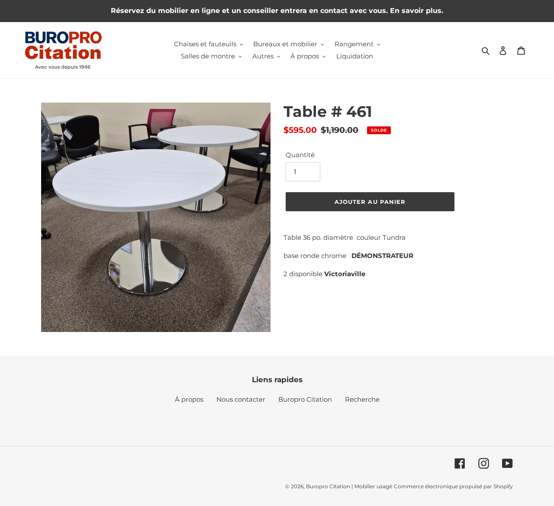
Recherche (362, 399)
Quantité (300, 155)
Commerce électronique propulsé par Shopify (453, 486)
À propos (189, 399)
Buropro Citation (305, 399)
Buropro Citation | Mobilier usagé (349, 486)
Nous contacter (240, 399)
